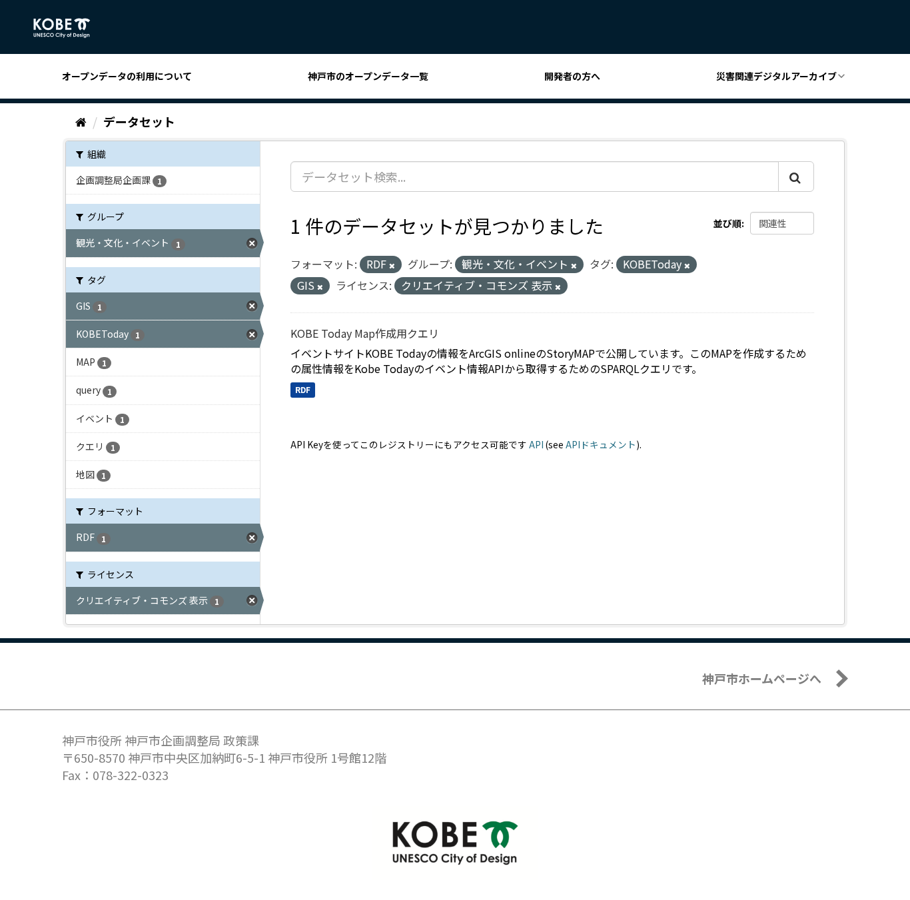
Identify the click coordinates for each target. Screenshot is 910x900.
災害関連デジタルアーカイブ (776, 76)
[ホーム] (81, 121)
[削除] (392, 265)
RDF (302, 389)
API (536, 444)
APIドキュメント (601, 444)
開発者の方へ (572, 76)
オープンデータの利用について (127, 76)
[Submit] (796, 176)
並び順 (727, 223)
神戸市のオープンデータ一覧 (368, 76)
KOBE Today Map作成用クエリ (364, 333)
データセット (139, 121)
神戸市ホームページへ (761, 678)
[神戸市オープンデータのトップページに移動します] (69, 28)
